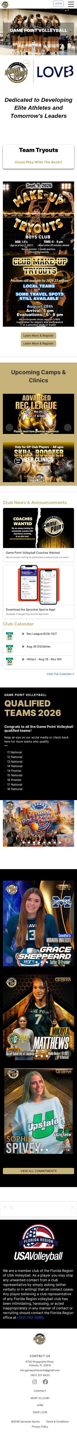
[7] (49, 842)
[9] (60, 842)
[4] (34, 842)
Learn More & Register (38, 335)
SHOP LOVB (40, 1412)
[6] (44, 842)
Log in (58, 3)
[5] (39, 842)
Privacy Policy (40, 1426)
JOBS (40, 1405)
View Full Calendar (59, 674)
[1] (36, 430)
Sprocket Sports (30, 1421)
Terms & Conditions (57, 1421)
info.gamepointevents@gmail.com (40, 1370)
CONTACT (40, 1390)
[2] (41, 430)
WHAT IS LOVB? (40, 1398)
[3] (29, 842)
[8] (54, 842)
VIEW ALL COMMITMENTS (39, 1171)
